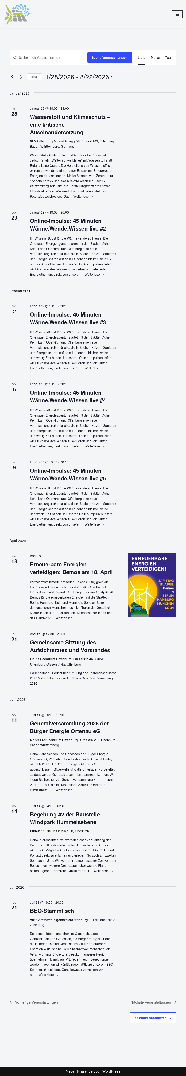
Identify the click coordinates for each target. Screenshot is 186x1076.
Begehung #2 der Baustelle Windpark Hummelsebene (65, 818)
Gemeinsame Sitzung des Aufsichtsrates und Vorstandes (70, 646)
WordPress (111, 1071)
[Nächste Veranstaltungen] (21, 76)
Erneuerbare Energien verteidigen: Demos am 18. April (71, 568)
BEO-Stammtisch (52, 910)
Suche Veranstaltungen (110, 57)
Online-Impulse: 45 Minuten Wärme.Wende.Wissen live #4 (68, 396)
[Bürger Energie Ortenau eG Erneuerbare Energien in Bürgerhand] (18, 14)
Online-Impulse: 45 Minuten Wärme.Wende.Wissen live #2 (68, 224)
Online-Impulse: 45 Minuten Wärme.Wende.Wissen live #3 (68, 318)
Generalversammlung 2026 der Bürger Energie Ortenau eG (69, 727)
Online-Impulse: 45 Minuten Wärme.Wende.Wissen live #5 (68, 474)
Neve (70, 1071)
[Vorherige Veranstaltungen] (12, 76)
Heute (34, 77)
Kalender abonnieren (150, 1017)
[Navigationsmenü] (177, 14)
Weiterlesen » (83, 196)
